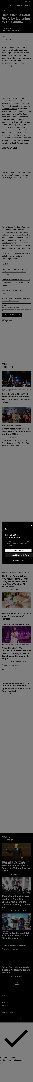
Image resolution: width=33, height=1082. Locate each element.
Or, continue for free (18, 560)
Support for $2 (18, 550)
